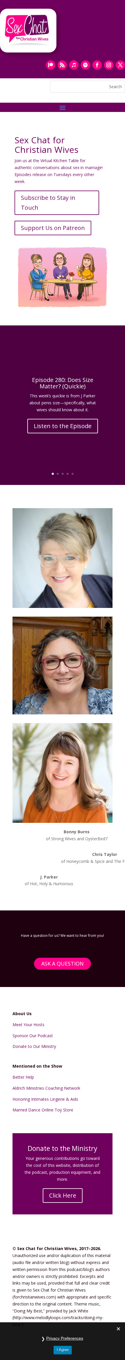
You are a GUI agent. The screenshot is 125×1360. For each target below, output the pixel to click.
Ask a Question (62, 963)
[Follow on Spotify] (85, 65)
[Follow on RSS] (62, 65)
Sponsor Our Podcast (32, 1035)
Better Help (23, 1077)
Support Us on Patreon (53, 228)
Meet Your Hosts (28, 1024)
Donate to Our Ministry (34, 1046)
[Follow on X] (120, 65)
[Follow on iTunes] (73, 65)
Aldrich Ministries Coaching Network (46, 1088)
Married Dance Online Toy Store (42, 1110)
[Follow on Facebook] (97, 65)
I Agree (63, 1350)
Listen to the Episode (63, 426)
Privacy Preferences (64, 1338)
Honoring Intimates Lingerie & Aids (45, 1099)
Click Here (62, 1195)
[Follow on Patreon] (50, 65)
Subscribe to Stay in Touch (48, 202)
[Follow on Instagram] (108, 65)
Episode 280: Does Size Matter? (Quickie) (62, 383)
